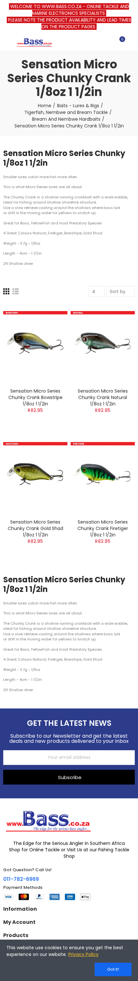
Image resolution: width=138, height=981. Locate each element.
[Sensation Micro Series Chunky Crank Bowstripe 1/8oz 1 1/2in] (35, 343)
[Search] (108, 42)
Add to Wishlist (51, 327)
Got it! (113, 969)
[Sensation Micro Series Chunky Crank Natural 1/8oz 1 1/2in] (103, 343)
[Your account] (131, 42)
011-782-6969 (21, 879)
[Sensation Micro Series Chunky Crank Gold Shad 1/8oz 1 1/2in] (35, 474)
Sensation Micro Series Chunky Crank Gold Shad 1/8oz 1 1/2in (35, 528)
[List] (16, 291)
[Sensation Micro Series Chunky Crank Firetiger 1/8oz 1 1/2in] (103, 474)
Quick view (51, 340)
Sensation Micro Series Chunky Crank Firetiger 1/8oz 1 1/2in (102, 528)
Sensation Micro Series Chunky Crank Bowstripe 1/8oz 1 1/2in (35, 397)
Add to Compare (51, 314)
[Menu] (6, 42)
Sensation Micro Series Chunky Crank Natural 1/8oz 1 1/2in (103, 397)
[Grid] (6, 291)
